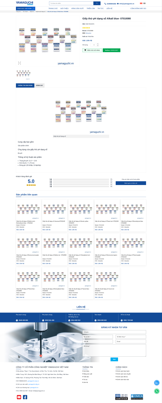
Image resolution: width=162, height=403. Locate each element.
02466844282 (111, 4)
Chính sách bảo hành (122, 371)
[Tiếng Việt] (141, 3)
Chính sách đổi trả (122, 376)
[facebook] (25, 397)
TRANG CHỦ (53, 8)
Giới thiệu (86, 371)
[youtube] (19, 397)
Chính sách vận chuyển (123, 374)
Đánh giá (39, 85)
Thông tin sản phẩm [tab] (25, 85)
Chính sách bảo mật (122, 379)
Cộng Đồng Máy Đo (138, 8)
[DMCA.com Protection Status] (138, 397)
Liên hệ (85, 382)
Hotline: (107, 50)
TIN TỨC (101, 8)
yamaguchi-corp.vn (33, 381)
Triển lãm (86, 376)
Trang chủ (18, 11)
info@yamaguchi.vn (126, 4)
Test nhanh (25, 11)
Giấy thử (32, 11)
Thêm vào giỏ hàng (93, 50)
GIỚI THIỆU (64, 8)
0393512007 (111, 50)
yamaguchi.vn (34, 387)
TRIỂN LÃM (91, 8)
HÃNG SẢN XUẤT (77, 8)
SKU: (84, 24)
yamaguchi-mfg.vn (33, 384)
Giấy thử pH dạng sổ (40, 11)
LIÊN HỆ (109, 8)
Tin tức (85, 379)
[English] (144, 3)
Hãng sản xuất (87, 374)
